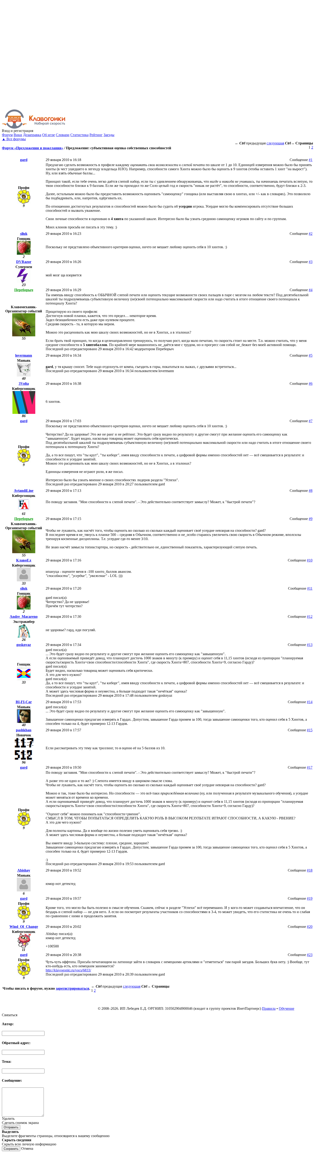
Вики (18, 135)
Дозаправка (32, 135)
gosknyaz (23, 645)
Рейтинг (96, 135)
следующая (275, 143)
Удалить (8, 1118)
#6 (310, 383)
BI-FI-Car (24, 702)
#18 (309, 870)
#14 (309, 702)
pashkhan (23, 730)
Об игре (48, 135)
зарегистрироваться (72, 988)
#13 (309, 645)
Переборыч (23, 290)
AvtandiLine (23, 491)
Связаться (9, 1015)
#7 (310, 421)
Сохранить (11, 1148)
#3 (310, 262)
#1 (310, 160)
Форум (7, 135)
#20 (309, 927)
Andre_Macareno (24, 616)
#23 (309, 955)
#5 (310, 355)
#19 (309, 898)
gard (23, 160)
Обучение (286, 1008)
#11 (309, 588)
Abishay (23, 870)
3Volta (24, 383)
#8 (310, 491)
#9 (310, 519)
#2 (310, 234)
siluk (23, 234)
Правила (269, 1008)
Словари (62, 135)
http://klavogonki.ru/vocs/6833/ (68, 970)
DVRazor (23, 262)
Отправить (11, 1127)
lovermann (23, 355)
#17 (309, 767)
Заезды (109, 135)
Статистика (79, 135)
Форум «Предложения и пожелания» (32, 148)
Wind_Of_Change (23, 927)
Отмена (27, 1148)
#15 (309, 730)
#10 (309, 560)
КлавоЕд (23, 560)
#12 (309, 616)
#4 (310, 290)
